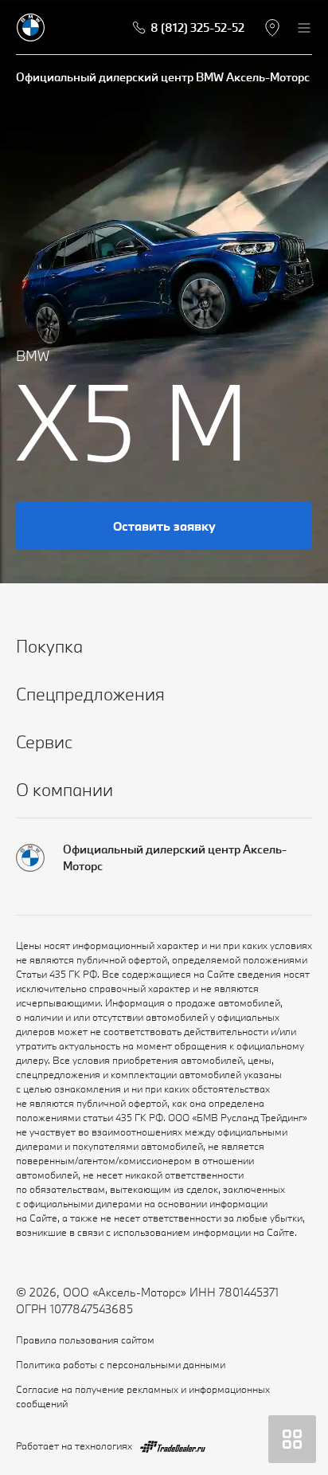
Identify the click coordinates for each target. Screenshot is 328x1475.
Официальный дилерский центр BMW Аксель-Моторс (163, 76)
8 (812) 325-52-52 (197, 27)
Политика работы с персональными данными (120, 1364)
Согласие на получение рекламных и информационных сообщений (143, 1396)
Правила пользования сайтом (85, 1339)
